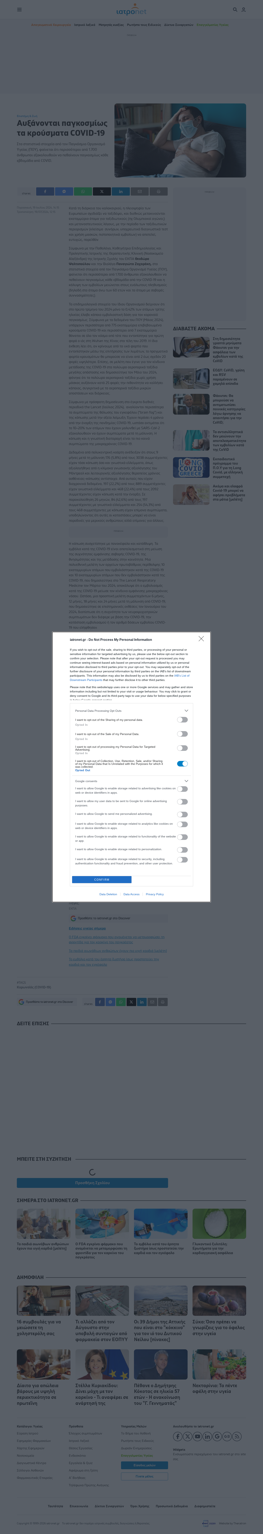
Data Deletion (108, 894)
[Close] (202, 640)
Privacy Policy (155, 894)
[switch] (182, 719)
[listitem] (131, 710)
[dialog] (131, 767)
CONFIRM (102, 879)
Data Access (131, 894)
